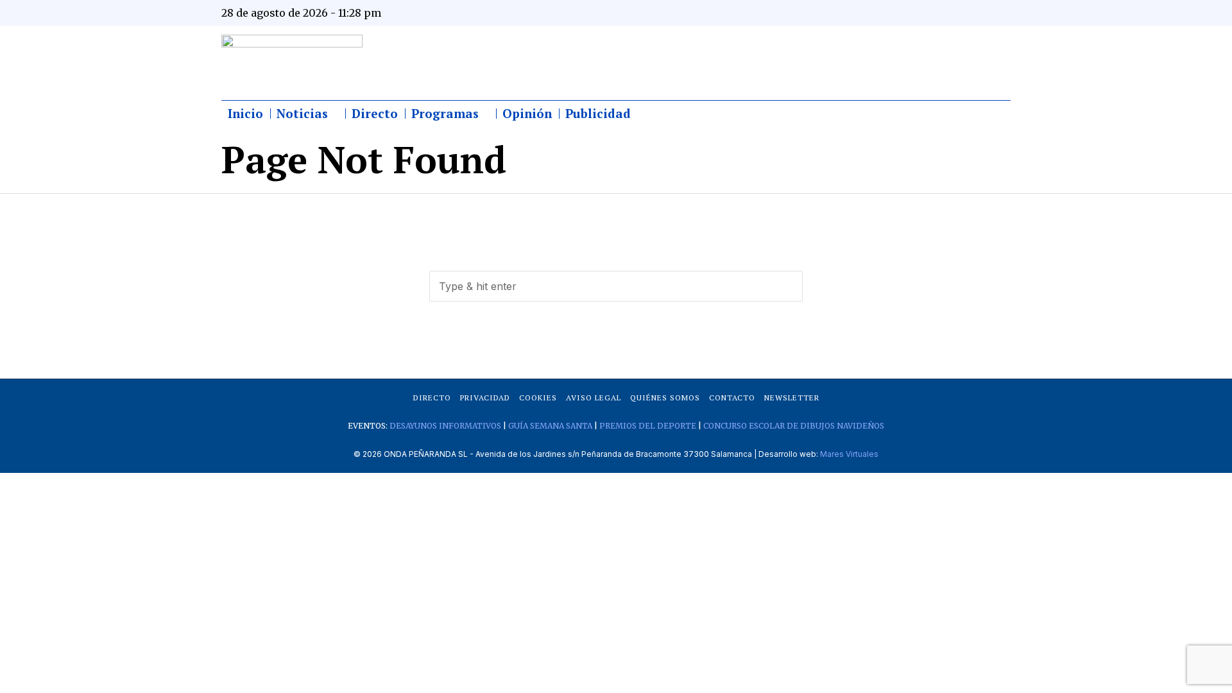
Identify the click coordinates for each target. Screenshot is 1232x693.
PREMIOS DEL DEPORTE (647, 426)
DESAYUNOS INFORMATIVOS (445, 426)
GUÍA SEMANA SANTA (550, 426)
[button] (787, 286)
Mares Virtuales (849, 454)
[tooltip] (874, 12)
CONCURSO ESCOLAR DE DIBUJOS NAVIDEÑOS (793, 426)
